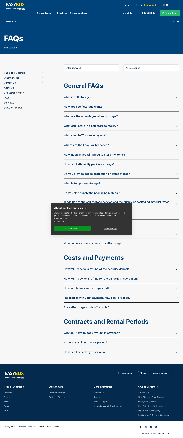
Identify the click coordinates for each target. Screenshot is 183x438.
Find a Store (126, 373)
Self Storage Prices (14, 92)
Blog (127, 5)
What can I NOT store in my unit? (85, 135)
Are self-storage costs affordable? (86, 307)
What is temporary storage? (82, 183)
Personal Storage (57, 392)
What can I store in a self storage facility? (91, 125)
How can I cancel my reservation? (86, 352)
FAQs (6, 97)
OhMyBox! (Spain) (147, 401)
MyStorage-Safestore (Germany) (154, 415)
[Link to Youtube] (155, 426)
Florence (8, 392)
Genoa (7, 397)
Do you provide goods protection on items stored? (97, 173)
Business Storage (57, 397)
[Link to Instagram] (145, 426)
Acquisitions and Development (107, 406)
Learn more (59, 221)
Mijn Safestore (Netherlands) (152, 406)
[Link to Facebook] (140, 426)
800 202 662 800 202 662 (156, 373)
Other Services (11, 77)
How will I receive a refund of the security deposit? (97, 269)
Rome (6, 406)
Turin (6, 410)
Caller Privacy (58, 427)
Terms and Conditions (26, 427)
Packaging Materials (14, 73)
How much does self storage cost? (86, 288)
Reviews (97, 397)
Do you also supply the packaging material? (92, 193)
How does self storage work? (83, 106)
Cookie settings (110, 229)
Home (7, 21)
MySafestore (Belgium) (149, 410)
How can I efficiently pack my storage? (89, 164)
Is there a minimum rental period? (85, 342)
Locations (62, 13)
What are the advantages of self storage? (91, 116)
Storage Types (43, 13)
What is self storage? (77, 97)
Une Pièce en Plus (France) (151, 397)
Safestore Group (44, 427)
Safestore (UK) (145, 392)
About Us (9, 87)
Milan (6, 401)
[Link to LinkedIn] (150, 426)
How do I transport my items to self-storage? (93, 243)
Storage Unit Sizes (78, 13)
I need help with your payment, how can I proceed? (97, 297)
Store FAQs (10, 102)
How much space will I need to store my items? (94, 154)
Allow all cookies (72, 228)
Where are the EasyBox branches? (86, 145)
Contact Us (10, 82)
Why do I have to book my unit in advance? (92, 332)
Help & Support (100, 401)
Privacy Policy (10, 427)
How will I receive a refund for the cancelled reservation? (101, 278)
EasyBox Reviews (13, 107)
